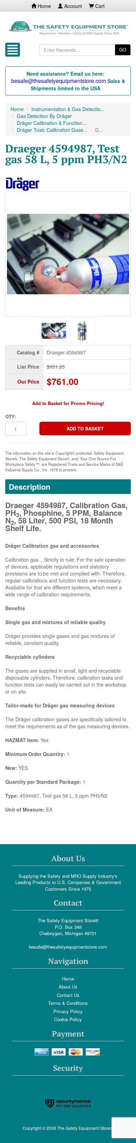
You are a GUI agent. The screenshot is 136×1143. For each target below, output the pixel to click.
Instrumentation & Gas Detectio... (68, 109)
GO (122, 49)
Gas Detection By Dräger (44, 115)
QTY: (10, 416)
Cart (99, 5)
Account (72, 5)
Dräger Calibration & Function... (51, 122)
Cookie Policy (68, 1019)
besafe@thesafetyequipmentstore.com (68, 946)
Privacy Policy (68, 1011)
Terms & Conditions (68, 1003)
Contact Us (68, 995)
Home (43, 5)
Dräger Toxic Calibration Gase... (52, 129)
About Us (68, 986)
